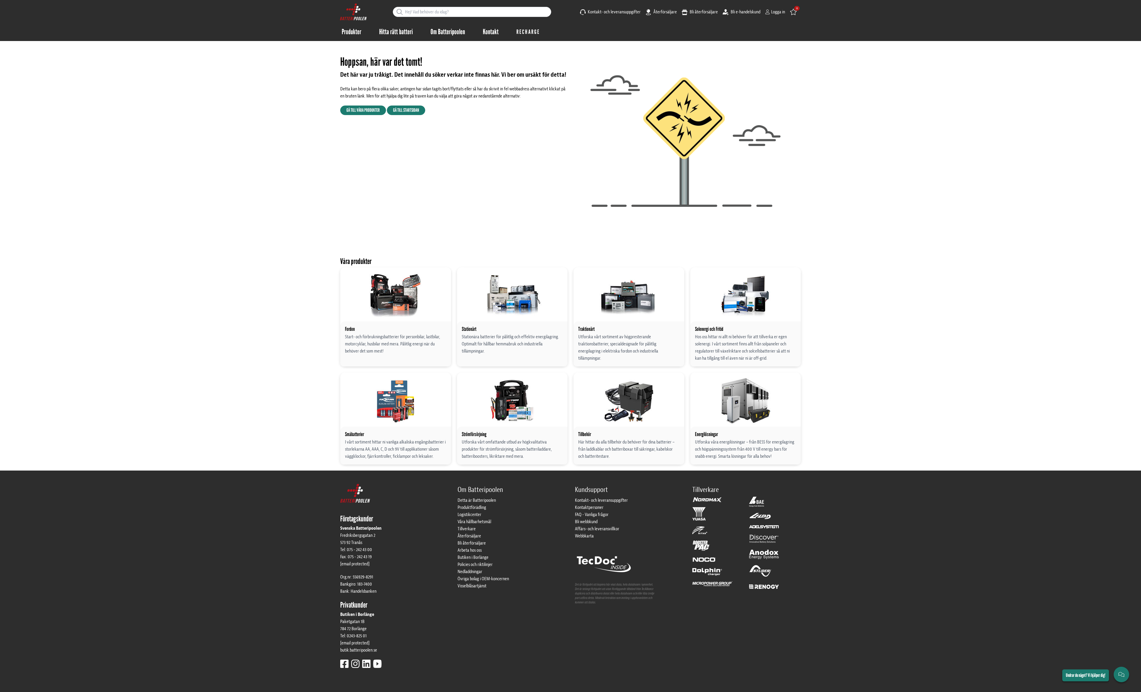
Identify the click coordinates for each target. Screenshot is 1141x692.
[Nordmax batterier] (707, 502)
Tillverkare (467, 529)
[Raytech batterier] (760, 519)
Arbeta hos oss (470, 550)
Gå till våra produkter (363, 110)
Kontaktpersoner (589, 507)
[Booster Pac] (701, 548)
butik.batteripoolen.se (358, 650)
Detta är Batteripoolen (477, 500)
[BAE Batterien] (756, 504)
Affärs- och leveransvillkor (597, 529)
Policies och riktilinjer (475, 564)
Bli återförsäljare (703, 12)
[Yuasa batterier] (699, 517)
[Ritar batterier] (699, 533)
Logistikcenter (469, 515)
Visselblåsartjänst (472, 586)
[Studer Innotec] (760, 574)
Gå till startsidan (406, 110)
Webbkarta (584, 536)
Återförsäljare (665, 12)
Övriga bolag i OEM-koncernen (483, 579)
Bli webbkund (586, 522)
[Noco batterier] (704, 562)
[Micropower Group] (712, 586)
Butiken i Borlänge (473, 557)
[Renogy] (764, 586)
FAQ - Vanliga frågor (592, 515)
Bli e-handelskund (745, 12)
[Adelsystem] (764, 529)
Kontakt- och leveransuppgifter (614, 12)
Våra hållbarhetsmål (474, 522)
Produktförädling (472, 507)
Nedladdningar (470, 572)
